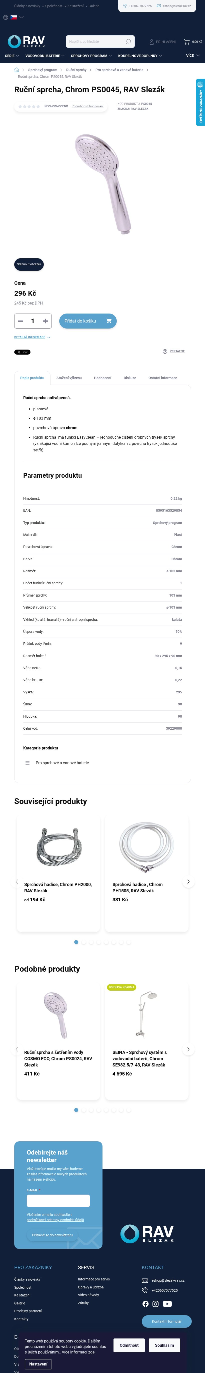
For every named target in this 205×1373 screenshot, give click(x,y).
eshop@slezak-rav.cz (168, 1280)
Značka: (133, 109)
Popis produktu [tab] (32, 378)
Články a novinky (27, 6)
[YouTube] (167, 1303)
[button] (76, 942)
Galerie (93, 6)
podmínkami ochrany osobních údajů (55, 1220)
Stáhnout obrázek (29, 264)
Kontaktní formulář (167, 1321)
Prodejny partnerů (28, 1311)
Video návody (88, 1295)
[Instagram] (155, 1303)
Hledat (128, 42)
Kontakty (21, 1319)
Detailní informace (29, 337)
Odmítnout (129, 1345)
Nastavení (38, 1364)
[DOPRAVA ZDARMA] (146, 1015)
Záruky (83, 1303)
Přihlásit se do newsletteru (52, 1235)
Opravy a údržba (91, 1287)
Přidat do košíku (80, 321)
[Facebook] (145, 1303)
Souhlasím (164, 1345)
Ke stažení (76, 6)
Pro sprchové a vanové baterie (62, 762)
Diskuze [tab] (130, 378)
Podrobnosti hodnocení (88, 106)
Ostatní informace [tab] (162, 378)
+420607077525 (165, 1290)
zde (91, 1352)
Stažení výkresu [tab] (69, 378)
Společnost (53, 6)
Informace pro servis (94, 1279)
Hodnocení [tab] (102, 378)
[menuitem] (12, 55)
